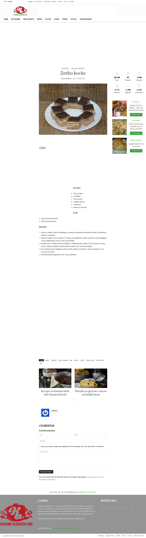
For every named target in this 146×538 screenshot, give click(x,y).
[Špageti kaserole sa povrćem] (119, 146)
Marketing (47, 1)
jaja (71, 360)
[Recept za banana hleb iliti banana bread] (55, 378)
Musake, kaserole (135, 140)
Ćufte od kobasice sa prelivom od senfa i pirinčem (136, 126)
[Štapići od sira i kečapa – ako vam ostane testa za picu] (119, 109)
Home (6, 19)
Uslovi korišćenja (139, 536)
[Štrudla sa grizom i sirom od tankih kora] (91, 378)
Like (117, 72)
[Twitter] (133, 19)
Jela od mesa (136, 120)
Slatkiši (65, 68)
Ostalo (74, 19)
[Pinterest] (129, 19)
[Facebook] (118, 19)
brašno (47, 360)
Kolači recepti (78, 68)
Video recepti (28, 19)
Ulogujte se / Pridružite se (35, 1)
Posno (65, 19)
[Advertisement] (77, 11)
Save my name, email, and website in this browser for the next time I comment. (72, 446)
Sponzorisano (86, 19)
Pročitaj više (136, 114)
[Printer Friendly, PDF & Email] (42, 148)
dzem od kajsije (63, 360)
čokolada (54, 360)
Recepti (71, 1)
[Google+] (122, 19)
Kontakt (54, 1)
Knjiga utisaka (110, 536)
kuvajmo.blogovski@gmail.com (64, 528)
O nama (60, 1)
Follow (128, 72)
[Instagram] (125, 19)
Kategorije (15, 19)
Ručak (39, 19)
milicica (68, 78)
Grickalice (136, 102)
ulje (41, 363)
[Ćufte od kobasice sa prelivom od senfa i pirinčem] (119, 127)
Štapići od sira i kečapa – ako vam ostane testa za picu (136, 107)
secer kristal (100, 360)
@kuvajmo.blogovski (85, 492)
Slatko (48, 19)
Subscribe (139, 85)
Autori (66, 1)
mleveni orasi (90, 360)
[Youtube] (136, 19)
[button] (141, 19)
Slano (56, 19)
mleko (82, 360)
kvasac (76, 360)
